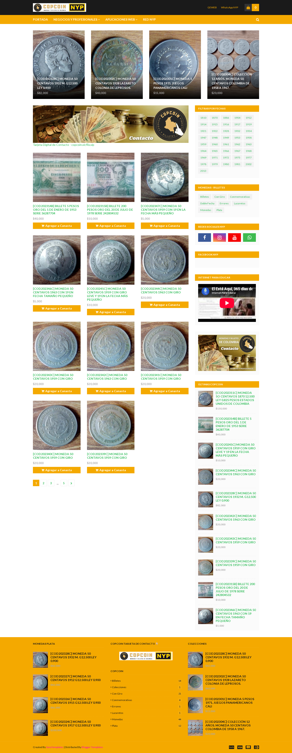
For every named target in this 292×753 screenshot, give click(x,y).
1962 (237, 144)
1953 (237, 137)
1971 (215, 157)
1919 (249, 124)
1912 (249, 117)
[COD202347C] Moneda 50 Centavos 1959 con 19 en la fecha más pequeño (163, 209)
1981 (237, 164)
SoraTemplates (54, 747)
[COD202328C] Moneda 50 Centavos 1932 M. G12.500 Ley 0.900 (57, 83)
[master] (248, 747)
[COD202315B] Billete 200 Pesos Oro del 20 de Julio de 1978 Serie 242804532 (110, 209)
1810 (203, 117)
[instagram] (219, 237)
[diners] (256, 747)
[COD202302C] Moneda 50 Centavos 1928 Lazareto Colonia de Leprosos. (115, 83)
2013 (203, 170)
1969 (203, 157)
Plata (219, 210)
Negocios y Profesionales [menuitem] (75, 19)
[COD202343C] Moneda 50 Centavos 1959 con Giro (53, 376)
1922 (215, 131)
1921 (203, 131)
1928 (226, 131)
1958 (249, 137)
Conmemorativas (240, 196)
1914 (203, 124)
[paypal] (231, 747)
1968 (249, 150)
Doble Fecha (207, 203)
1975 (237, 157)
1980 (226, 164)
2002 (249, 164)
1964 (203, 150)
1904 (237, 117)
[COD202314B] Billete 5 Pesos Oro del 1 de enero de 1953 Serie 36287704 (56, 209)
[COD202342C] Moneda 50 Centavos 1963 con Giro (107, 376)
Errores (224, 203)
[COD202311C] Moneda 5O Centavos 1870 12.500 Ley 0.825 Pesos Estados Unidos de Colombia (235, 398)
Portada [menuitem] (40, 19)
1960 (215, 144)
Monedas (205, 210)
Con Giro (219, 196)
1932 (237, 131)
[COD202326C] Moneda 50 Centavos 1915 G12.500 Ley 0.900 (75, 700)
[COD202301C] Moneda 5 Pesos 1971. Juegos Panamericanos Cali (172, 83)
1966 (226, 150)
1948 (215, 137)
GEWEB (212, 7)
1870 (215, 117)
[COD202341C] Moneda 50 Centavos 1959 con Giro (161, 376)
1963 (249, 144)
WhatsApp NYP (229, 7)
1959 (203, 144)
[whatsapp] (249, 237)
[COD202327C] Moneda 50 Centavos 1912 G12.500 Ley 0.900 (75, 678)
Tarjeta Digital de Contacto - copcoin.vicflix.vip (63, 144)
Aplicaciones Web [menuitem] (120, 19)
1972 (226, 157)
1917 (237, 124)
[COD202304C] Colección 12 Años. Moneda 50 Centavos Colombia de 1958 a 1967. (232, 81)
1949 (226, 137)
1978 (203, 164)
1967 (237, 150)
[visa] (239, 747)
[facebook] (204, 237)
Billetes (204, 196)
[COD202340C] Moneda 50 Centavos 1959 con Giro (53, 455)
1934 (249, 131)
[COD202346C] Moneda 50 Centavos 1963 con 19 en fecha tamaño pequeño (53, 292)
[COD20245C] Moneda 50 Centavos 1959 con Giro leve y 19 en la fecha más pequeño (107, 294)
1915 (215, 124)
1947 (203, 137)
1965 (215, 150)
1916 (226, 124)
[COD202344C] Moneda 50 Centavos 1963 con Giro (161, 290)
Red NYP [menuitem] (149, 19)
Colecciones (146, 687)
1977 (249, 157)
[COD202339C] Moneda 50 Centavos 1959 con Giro (107, 455)
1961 (226, 144)
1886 (226, 117)
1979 (215, 164)
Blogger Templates (92, 747)
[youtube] (234, 237)
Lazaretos (239, 203)
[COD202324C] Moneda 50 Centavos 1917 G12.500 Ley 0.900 (75, 723)
